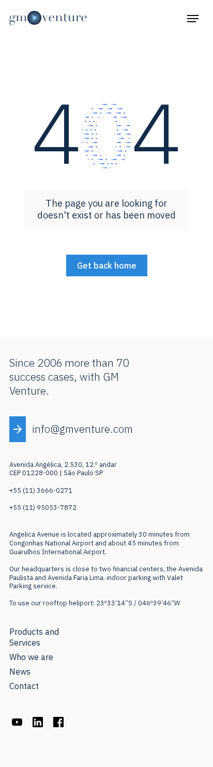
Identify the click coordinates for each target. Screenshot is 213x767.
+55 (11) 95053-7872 (43, 507)
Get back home (106, 265)
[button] (193, 18)
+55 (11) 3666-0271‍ (40, 490)
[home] (48, 18)
